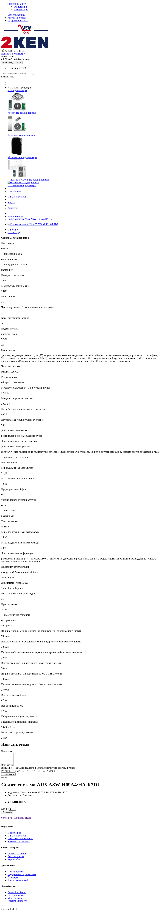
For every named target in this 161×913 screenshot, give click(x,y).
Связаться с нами (17, 853)
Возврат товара (16, 856)
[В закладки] (2, 777)
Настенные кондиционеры (22, 185)
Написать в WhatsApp (13, 53)
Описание (13, 229)
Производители (16, 871)
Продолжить (8, 774)
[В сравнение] (5, 777)
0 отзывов (6, 817)
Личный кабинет (17, 892)
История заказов (16, 895)
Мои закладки (15, 898)
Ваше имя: (6, 751)
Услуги (11, 202)
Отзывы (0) (14, 232)
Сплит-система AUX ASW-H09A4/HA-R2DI (31, 219)
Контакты (13, 208)
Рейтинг (5, 771)
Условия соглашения (19, 841)
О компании (14, 191)
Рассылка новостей (18, 900)
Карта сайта (14, 859)
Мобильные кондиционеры (22, 157)
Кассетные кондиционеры (22, 112)
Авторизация (21, 9)
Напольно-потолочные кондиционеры (28, 179)
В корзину (7, 812)
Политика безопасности (20, 838)
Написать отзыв (22, 817)
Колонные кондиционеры (21, 135)
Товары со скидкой (18, 880)
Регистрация (20, 6)
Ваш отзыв (7, 765)
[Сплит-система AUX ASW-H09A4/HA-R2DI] (33, 224)
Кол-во (5, 808)
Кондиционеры (18, 90)
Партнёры (13, 877)
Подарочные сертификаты (22, 874)
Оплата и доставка (18, 196)
